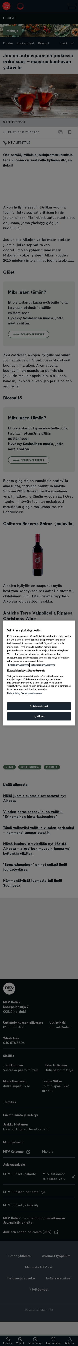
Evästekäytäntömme (18, 665)
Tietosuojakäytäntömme (42, 665)
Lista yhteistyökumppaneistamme (24, 693)
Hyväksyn (39, 716)
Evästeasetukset (39, 706)
